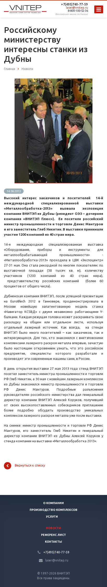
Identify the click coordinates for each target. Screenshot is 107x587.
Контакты (53, 541)
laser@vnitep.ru (77, 7)
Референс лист (53, 534)
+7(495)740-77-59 (74, 4)
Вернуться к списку (30, 465)
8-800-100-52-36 (78, 10)
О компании (53, 503)
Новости (53, 528)
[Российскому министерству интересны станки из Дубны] (53, 81)
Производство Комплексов (53, 509)
